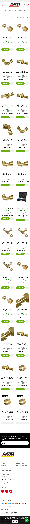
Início (6, 10)
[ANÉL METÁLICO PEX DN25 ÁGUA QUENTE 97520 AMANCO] (27, 389)
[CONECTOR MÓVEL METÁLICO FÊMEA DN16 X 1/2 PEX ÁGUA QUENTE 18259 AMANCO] (27, 83)
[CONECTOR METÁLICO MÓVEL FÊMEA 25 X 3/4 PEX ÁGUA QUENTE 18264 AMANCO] (27, 117)
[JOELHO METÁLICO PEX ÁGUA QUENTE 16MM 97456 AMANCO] (27, 151)
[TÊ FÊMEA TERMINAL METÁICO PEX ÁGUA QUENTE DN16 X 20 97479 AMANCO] (10, 96)
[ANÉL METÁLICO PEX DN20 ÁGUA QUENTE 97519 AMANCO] (10, 401)
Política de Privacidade (6, 468)
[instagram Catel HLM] (2, 491)
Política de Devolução (6, 467)
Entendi (15, 521)
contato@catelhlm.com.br (9, 479)
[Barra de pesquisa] (24, 5)
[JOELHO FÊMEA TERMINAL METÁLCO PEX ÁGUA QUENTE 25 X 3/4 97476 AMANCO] (10, 129)
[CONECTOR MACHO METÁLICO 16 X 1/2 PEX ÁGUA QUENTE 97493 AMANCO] (27, 49)
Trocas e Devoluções (6, 470)
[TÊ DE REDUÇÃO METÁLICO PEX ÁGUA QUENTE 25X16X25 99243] (27, 254)
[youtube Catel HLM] (10, 491)
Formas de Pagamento (21, 468)
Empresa (3, 463)
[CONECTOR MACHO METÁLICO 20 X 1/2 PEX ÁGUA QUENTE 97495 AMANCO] (27, 287)
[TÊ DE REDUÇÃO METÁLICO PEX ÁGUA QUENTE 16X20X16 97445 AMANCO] (10, 232)
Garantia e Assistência (21, 465)
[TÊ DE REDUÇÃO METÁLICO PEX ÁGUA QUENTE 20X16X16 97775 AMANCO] (10, 266)
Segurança (3, 465)
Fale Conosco (15, 0)
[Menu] (2, 5)
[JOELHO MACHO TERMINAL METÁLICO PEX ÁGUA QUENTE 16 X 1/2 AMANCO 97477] (10, 163)
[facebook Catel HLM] (6, 491)
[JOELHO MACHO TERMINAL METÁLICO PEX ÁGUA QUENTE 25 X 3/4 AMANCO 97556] (10, 197)
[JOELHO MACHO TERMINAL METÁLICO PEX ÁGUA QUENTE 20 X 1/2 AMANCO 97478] (27, 185)
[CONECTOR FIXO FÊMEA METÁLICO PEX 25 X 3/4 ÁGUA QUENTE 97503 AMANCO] (27, 321)
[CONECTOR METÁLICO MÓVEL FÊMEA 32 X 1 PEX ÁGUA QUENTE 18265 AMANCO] (27, 355)
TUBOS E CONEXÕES (18, 10)
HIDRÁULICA (11, 10)
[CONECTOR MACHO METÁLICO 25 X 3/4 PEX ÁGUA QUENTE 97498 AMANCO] (10, 28)
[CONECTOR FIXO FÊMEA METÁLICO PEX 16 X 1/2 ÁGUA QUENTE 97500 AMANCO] (10, 334)
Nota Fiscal (18, 467)
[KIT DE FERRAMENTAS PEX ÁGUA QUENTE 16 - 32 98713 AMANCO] (27, 220)
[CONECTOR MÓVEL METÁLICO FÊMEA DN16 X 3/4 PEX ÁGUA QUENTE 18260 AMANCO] (10, 368)
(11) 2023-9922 (6, 476)
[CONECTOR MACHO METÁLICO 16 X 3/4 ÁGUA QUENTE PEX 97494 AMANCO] (10, 300)
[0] (27, 5)
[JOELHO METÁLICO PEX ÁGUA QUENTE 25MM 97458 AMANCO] (10, 62)
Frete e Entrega (20, 463)
